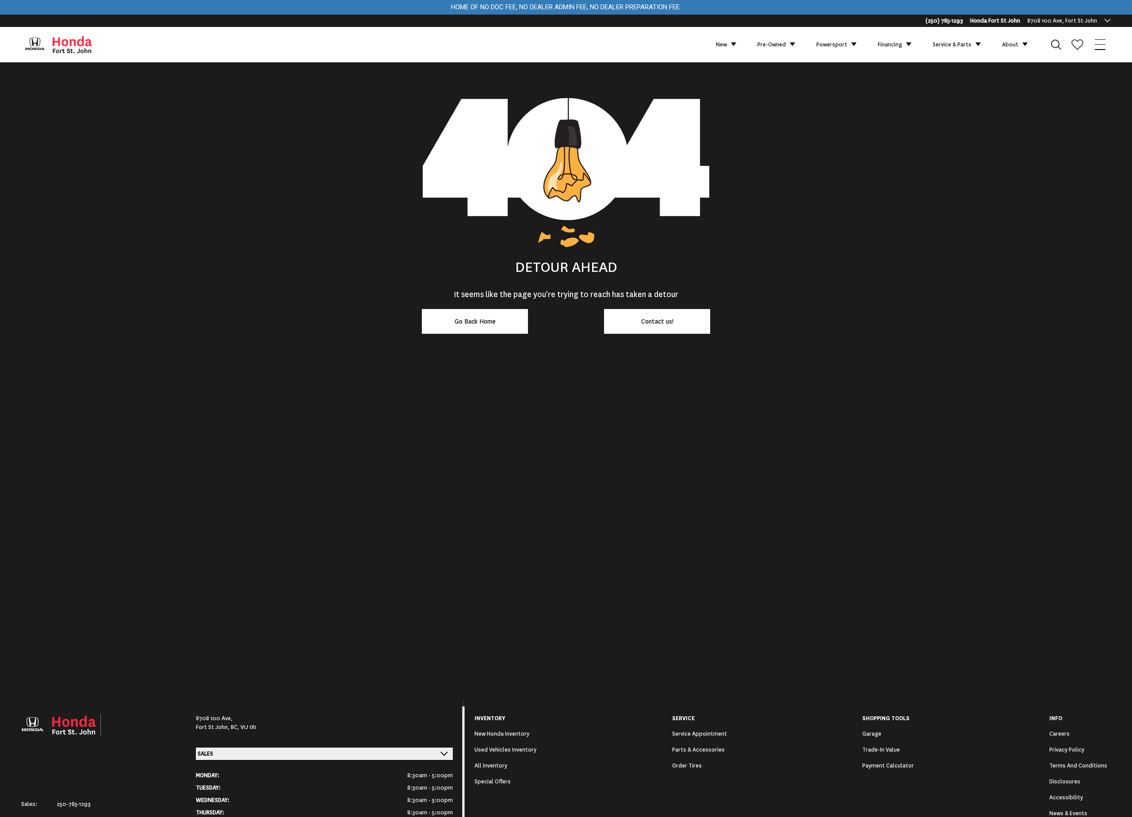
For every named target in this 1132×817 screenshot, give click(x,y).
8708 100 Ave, (214, 718)
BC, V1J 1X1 (243, 727)
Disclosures (1064, 781)
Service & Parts (952, 44)
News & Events (1068, 813)
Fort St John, (213, 727)
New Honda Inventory (501, 733)
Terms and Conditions (1078, 765)
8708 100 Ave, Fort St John (1062, 20)
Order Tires (687, 765)
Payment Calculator (888, 765)
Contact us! (657, 321)
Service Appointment (699, 733)
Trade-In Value (881, 749)
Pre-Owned (771, 44)
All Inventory (490, 765)
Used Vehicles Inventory (505, 749)
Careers (1059, 733)
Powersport (831, 44)
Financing (890, 44)
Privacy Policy (1066, 749)
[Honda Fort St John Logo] (65, 45)
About (1010, 44)
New (721, 44)
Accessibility (1066, 797)
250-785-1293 (74, 804)
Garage (871, 733)
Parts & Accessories (698, 749)
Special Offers (492, 781)
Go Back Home (475, 321)
